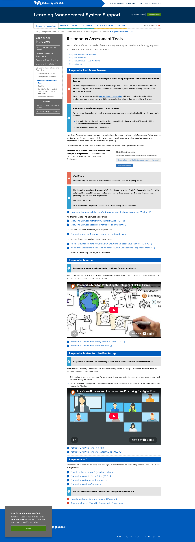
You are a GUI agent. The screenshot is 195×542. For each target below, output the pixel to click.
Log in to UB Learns (138, 15)
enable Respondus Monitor (110, 96)
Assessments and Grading (47, 60)
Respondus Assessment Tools (47, 81)
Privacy (150, 537)
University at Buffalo (128, 537)
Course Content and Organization (44, 55)
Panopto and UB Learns (47, 77)
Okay (28, 528)
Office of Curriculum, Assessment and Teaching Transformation (134, 3)
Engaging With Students (46, 64)
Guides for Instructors (73, 32)
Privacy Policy (32, 522)
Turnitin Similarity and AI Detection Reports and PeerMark (47, 91)
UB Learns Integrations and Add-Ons (96, 32)
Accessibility (157, 537)
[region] (28, 521)
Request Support (154, 15)
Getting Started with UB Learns (46, 49)
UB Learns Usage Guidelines (48, 112)
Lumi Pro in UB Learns (46, 73)
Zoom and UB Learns (46, 97)
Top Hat (41, 86)
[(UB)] (69, 3)
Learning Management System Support (77, 14)
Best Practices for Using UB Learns (47, 106)
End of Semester (43, 101)
